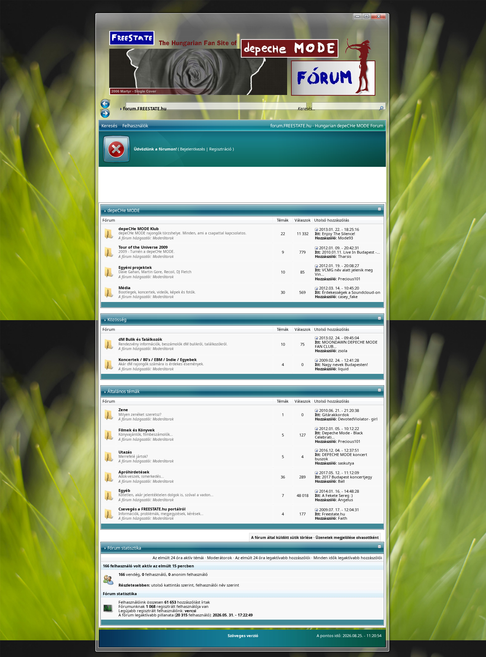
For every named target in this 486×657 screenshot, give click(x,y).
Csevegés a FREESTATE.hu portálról (151, 509)
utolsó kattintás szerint (172, 585)
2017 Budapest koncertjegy (347, 476)
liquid (343, 368)
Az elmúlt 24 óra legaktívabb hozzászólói (272, 557)
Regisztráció (220, 149)
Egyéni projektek (135, 267)
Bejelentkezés (192, 149)
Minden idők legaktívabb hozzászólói (347, 557)
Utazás (125, 452)
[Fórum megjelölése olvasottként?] (108, 233)
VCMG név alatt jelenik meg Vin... (344, 272)
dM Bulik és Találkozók (140, 339)
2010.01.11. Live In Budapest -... (351, 252)
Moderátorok (163, 237)
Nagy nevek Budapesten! (345, 364)
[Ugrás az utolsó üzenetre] (316, 229)
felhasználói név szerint (217, 585)
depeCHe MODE (123, 210)
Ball (341, 481)
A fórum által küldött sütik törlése (281, 537)
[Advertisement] (242, 185)
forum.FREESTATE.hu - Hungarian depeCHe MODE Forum (326, 126)
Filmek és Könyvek (136, 430)
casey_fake (348, 296)
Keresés (109, 126)
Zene (123, 409)
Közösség (116, 320)
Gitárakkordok (335, 414)
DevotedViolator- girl (357, 419)
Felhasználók (135, 126)
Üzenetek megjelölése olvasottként (347, 537)
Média (124, 287)
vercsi (190, 610)
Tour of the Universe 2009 (143, 247)
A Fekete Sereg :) (337, 495)
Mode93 (345, 237)
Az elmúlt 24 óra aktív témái (178, 557)
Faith (342, 518)
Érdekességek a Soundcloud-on (351, 292)
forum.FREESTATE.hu (145, 109)
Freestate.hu (333, 513)
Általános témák (123, 391)
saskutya (346, 463)
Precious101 (349, 278)
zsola (342, 350)
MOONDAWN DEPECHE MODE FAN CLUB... (346, 344)
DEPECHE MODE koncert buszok (341, 456)
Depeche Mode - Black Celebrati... (339, 435)
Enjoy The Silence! (338, 233)
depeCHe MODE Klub (138, 228)
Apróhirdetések (133, 472)
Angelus (345, 499)
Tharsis (344, 256)
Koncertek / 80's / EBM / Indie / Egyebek (157, 359)
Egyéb (124, 490)
